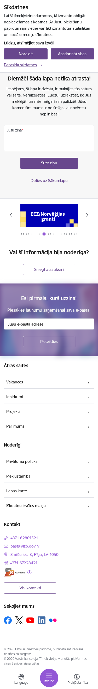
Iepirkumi (14, 396)
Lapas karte (16, 490)
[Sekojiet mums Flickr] (53, 620)
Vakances (14, 381)
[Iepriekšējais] (11, 215)
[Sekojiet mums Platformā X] (19, 620)
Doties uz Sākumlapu (49, 180)
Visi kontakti (30, 587)
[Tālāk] (87, 215)
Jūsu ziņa (14, 130)
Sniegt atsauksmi (49, 269)
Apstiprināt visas (72, 53)
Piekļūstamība (18, 476)
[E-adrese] (14, 572)
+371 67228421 (24, 562)
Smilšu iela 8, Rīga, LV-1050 (34, 554)
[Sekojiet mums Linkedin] (41, 620)
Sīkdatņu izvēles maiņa (26, 505)
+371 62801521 (24, 537)
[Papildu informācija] (29, 572)
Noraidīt (26, 53)
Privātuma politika (22, 461)
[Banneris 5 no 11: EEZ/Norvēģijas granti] (49, 215)
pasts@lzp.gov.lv (24, 546)
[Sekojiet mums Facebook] (8, 620)
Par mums (15, 426)
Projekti (13, 411)
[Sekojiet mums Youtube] (30, 620)
